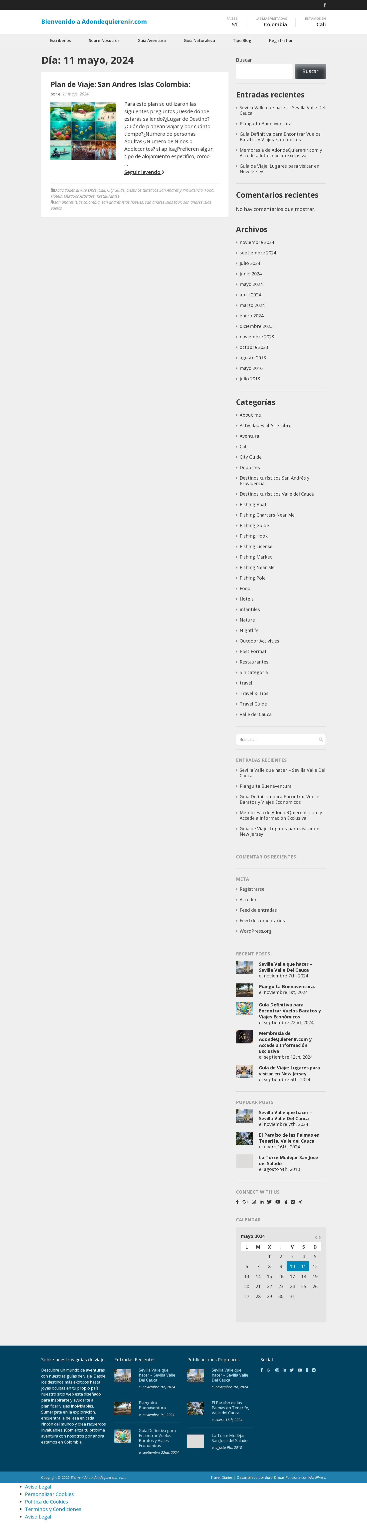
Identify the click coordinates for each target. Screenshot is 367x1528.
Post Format (253, 651)
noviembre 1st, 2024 (286, 992)
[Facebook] (325, 4)
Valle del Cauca (256, 714)
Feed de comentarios (262, 920)
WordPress (316, 1477)
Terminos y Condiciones (53, 1509)
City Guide (116, 190)
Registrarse (252, 889)
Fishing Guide (254, 525)
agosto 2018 (253, 358)
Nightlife (249, 630)
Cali (102, 190)
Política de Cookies (46, 1501)
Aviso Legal (38, 1486)
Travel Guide (253, 704)
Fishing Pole (253, 578)
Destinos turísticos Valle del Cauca (277, 494)
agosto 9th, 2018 (282, 1169)
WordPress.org (256, 931)
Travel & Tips (254, 693)
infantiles (250, 609)
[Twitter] (269, 1202)
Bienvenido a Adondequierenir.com (94, 21)
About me (250, 415)
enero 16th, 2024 (282, 1147)
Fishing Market (256, 557)
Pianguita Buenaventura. (266, 123)
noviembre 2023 (257, 337)
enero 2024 (251, 316)
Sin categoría (254, 672)
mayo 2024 (251, 284)
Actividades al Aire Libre (76, 190)
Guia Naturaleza (199, 40)
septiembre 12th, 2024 (288, 1057)
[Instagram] (254, 1202)
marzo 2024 (252, 305)
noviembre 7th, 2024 (286, 976)
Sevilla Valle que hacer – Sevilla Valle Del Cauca (282, 110)
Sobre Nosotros (104, 40)
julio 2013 (250, 379)
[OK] (285, 1202)
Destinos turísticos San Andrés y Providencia (165, 190)
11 (303, 1266)
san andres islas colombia (77, 202)
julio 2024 (250, 263)
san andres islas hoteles (122, 202)
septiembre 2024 (258, 253)
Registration (281, 40)
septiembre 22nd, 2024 (288, 1022)
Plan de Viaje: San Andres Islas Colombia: (120, 84)
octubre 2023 (254, 347)
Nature (247, 620)
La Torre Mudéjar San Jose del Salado (230, 1438)
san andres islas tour (163, 202)
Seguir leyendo (143, 172)
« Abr (316, 1237)
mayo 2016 (251, 368)
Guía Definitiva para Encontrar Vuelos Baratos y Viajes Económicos (280, 136)
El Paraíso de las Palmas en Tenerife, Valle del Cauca (289, 1138)
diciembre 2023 (256, 326)
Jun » (320, 1237)
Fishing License (256, 546)
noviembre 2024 (257, 242)
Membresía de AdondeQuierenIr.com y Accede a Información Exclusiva (281, 152)
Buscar (244, 59)
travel (246, 683)
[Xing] (300, 1202)
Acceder (248, 899)
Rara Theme (274, 1477)
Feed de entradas (258, 910)
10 (292, 1266)
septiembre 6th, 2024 (287, 1079)
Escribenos (60, 40)
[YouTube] (277, 1202)
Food (209, 190)
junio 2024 (251, 274)
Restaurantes (108, 196)
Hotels (56, 196)
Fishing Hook (254, 536)
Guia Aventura (152, 40)
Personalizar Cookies (49, 1494)
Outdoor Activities (79, 196)
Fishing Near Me (257, 567)
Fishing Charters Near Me (267, 515)
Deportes (250, 467)
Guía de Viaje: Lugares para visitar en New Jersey (279, 168)
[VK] (293, 1202)
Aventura (249, 436)
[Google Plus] (245, 1202)
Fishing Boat (253, 504)
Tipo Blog (242, 40)
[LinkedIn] (262, 1202)
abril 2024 (250, 295)
